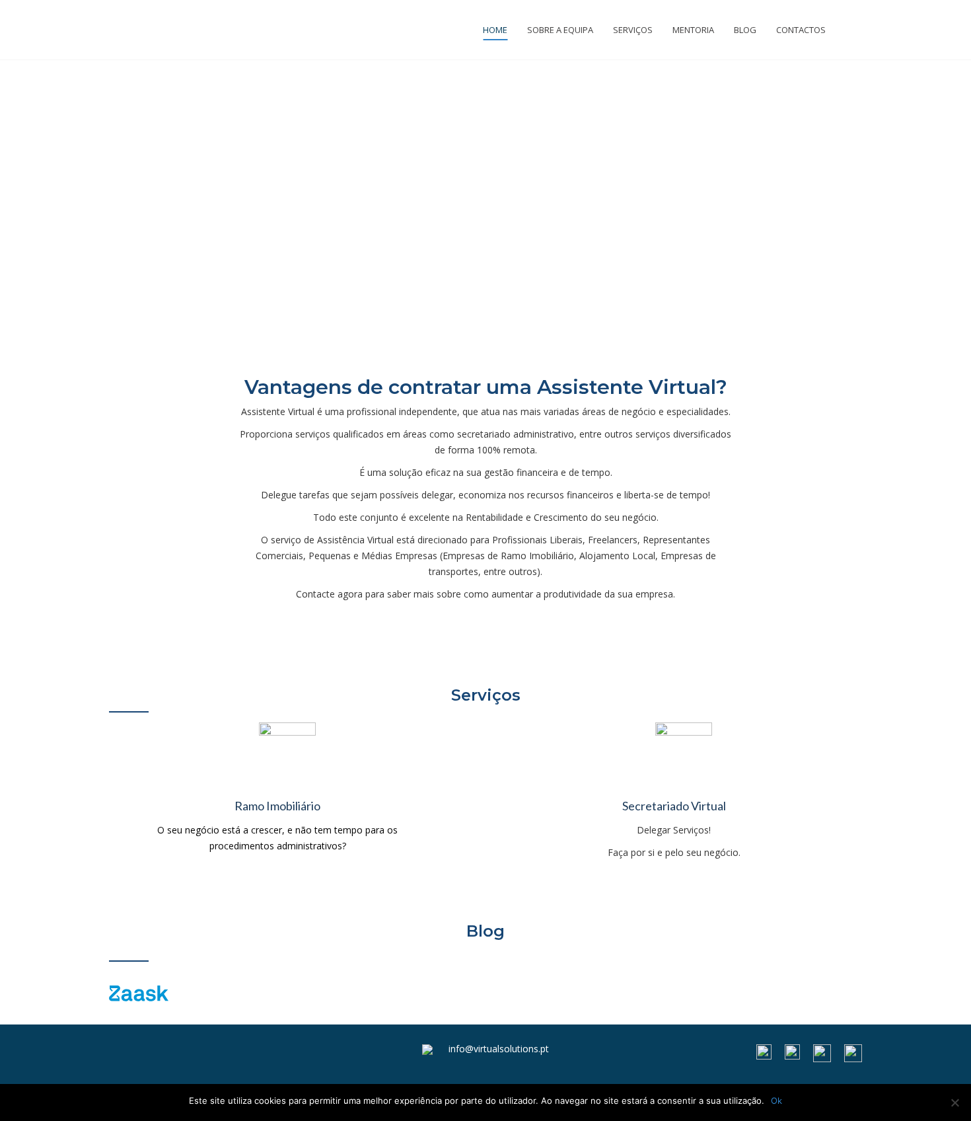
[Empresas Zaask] (138, 992)
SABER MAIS (485, 641)
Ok (776, 1100)
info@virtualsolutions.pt (499, 1048)
